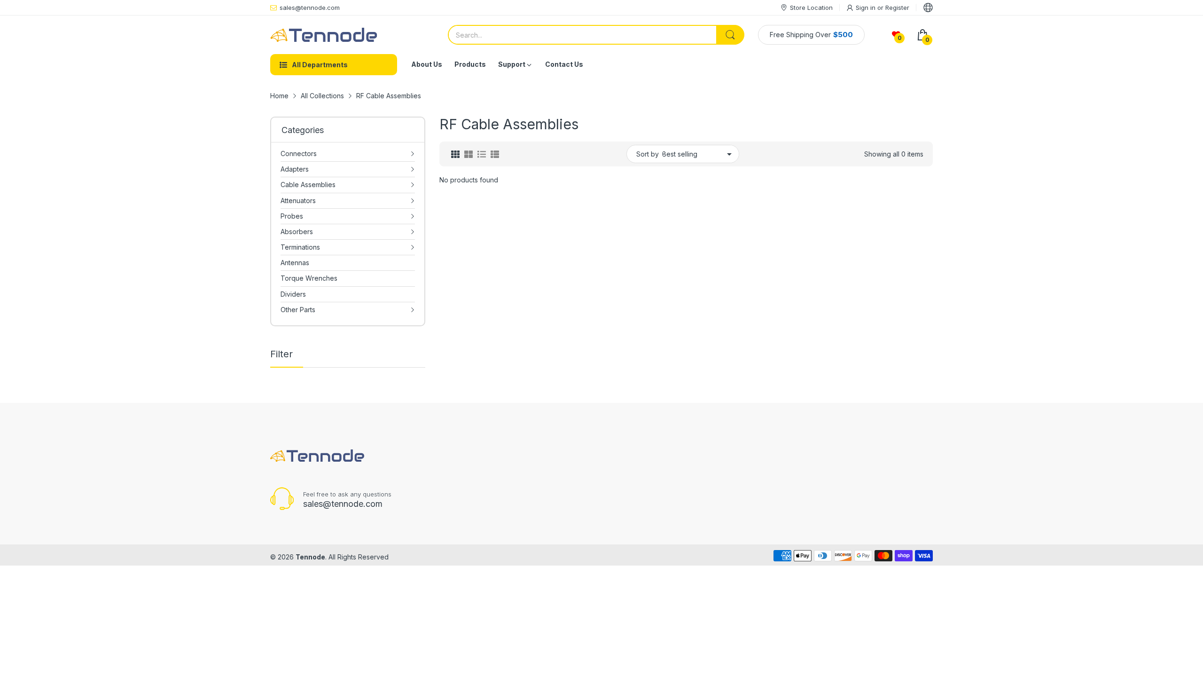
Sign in (866, 7)
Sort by (647, 154)
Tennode (310, 557)
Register (897, 7)
